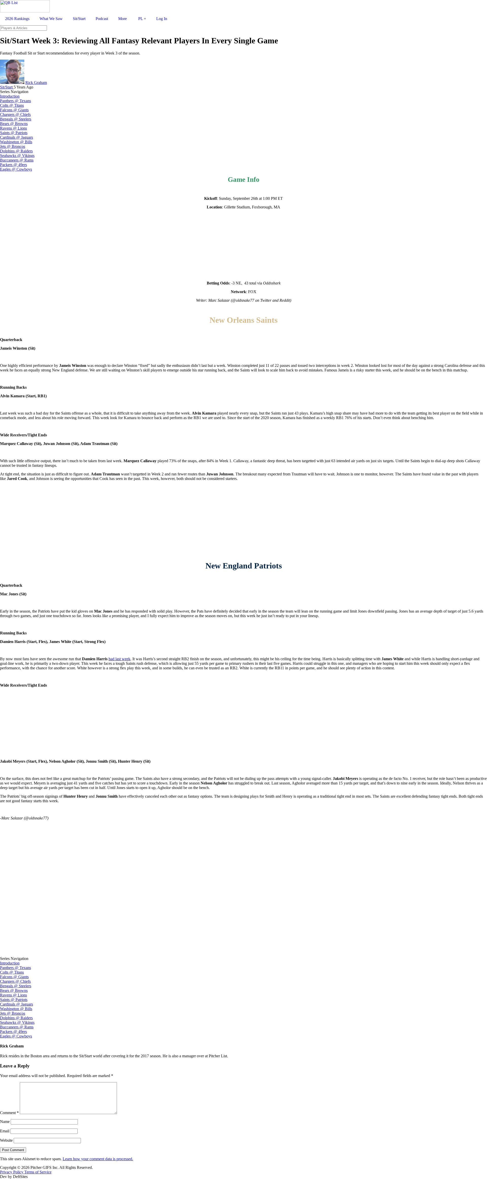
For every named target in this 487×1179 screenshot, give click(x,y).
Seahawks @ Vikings (17, 155)
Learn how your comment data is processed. (98, 1159)
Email (4, 1131)
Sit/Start (7, 87)
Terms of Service (37, 1172)
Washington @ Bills (16, 142)
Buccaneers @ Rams (16, 160)
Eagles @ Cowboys (16, 169)
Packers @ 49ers (13, 165)
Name (5, 1121)
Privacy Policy (12, 1172)
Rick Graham (36, 82)
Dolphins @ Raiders (16, 151)
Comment (9, 1113)
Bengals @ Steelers (15, 119)
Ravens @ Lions (13, 128)
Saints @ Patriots (13, 133)
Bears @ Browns (14, 123)
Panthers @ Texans (15, 101)
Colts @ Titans (12, 105)
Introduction (10, 96)
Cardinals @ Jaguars (16, 137)
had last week (119, 659)
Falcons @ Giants (14, 110)
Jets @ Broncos (12, 146)
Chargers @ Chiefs (15, 114)
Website (6, 1140)
